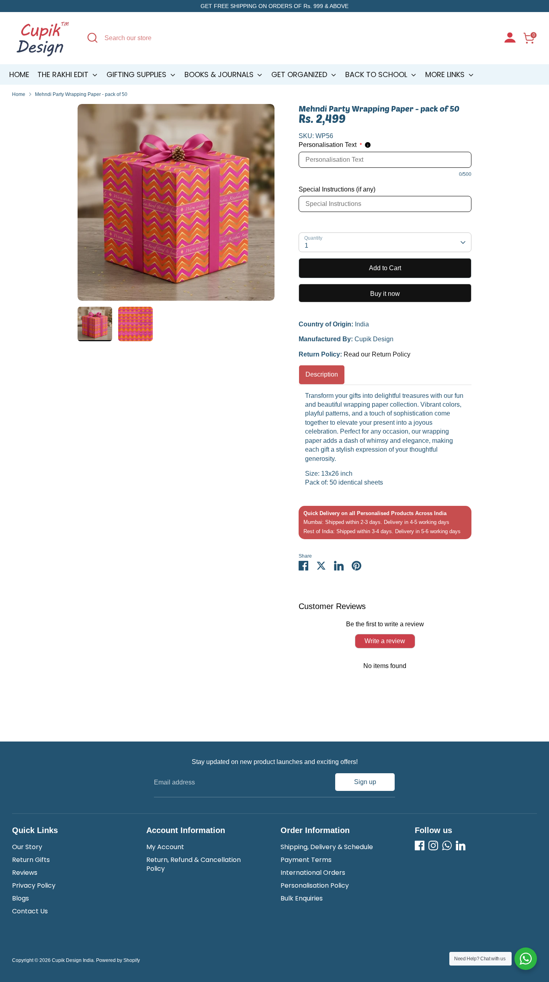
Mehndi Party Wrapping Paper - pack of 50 (81, 94)
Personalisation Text (330, 144)
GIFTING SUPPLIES (137, 74)
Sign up (365, 781)
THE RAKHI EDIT (63, 74)
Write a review (385, 641)
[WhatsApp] (447, 845)
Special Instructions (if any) (337, 189)
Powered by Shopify (118, 960)
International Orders (313, 872)
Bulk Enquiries (302, 898)
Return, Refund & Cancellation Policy (193, 864)
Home (19, 74)
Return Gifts (31, 859)
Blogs (20, 898)
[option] (176, 205)
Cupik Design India (73, 960)
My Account (165, 847)
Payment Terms (306, 859)
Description (321, 374)
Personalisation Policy (315, 885)
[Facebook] (419, 845)
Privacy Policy (33, 885)
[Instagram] (433, 845)
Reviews (24, 872)
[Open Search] (92, 38)
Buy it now (385, 293)
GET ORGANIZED (300, 74)
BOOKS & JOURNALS (220, 74)
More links (446, 74)
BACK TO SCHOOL (377, 74)
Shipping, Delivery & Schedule (327, 847)
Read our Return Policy (377, 354)
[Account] (510, 38)
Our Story (27, 847)
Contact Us (30, 911)
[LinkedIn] (460, 845)
